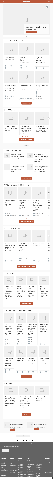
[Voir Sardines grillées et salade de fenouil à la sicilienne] (21, 318)
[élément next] (49, 125)
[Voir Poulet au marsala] (38, 236)
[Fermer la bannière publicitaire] (52, 478)
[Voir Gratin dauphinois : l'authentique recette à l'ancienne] (9, 318)
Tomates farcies (30, 474)
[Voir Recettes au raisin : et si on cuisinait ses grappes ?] (11, 118)
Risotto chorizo (39, 467)
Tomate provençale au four (30, 471)
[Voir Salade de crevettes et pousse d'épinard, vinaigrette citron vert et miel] (38, 193)
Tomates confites (30, 464)
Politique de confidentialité (32, 443)
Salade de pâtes (48, 462)
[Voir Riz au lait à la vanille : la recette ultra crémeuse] (9, 352)
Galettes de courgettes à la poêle (13, 462)
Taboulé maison (48, 460)
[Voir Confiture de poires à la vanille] (42, 77)
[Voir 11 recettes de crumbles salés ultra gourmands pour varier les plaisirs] (42, 118)
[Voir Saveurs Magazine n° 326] (7, 425)
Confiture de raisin (22, 474)
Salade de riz (47, 464)
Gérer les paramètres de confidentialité (11, 446)
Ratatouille (38, 469)
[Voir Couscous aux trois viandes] (26, 77)
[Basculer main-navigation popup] (3, 1)
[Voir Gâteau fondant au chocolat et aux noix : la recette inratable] (33, 318)
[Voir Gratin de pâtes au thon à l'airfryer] (44, 352)
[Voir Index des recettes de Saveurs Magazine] (42, 390)
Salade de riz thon (48, 472)
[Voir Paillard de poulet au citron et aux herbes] (24, 236)
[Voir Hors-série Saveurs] (30, 425)
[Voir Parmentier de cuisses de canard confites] (42, 49)
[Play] (47, 6)
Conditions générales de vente (19, 443)
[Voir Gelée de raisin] (11, 49)
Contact (42, 443)
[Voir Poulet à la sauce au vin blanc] (33, 352)
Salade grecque (48, 466)
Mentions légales (7, 443)
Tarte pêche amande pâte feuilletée (3, 462)
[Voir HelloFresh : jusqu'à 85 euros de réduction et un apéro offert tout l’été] (32, 280)
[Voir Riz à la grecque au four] (10, 193)
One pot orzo (3, 465)
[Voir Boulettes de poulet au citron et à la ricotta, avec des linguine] (10, 236)
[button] (26, 103)
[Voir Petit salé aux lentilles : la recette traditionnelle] (44, 318)
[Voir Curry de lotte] (21, 352)
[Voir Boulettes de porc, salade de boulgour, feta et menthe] (24, 193)
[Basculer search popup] (49, 1)
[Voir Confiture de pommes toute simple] (26, 49)
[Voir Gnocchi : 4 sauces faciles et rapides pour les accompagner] (7, 155)
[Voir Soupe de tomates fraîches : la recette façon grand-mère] (11, 77)
